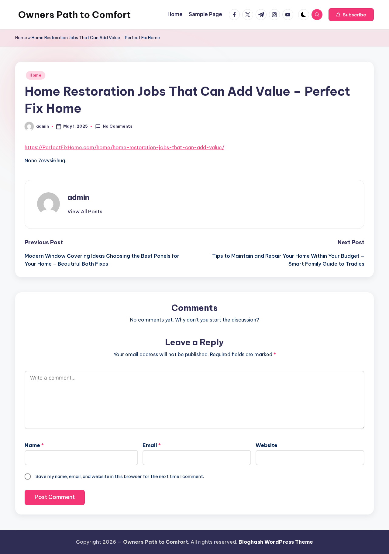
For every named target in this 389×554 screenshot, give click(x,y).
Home (21, 37)
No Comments (118, 126)
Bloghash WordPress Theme (276, 542)
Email (152, 445)
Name (34, 445)
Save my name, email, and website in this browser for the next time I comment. (120, 476)
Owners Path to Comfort (74, 14)
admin (78, 197)
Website (266, 445)
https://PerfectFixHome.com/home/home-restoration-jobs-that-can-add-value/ (124, 147)
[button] (351, 14)
